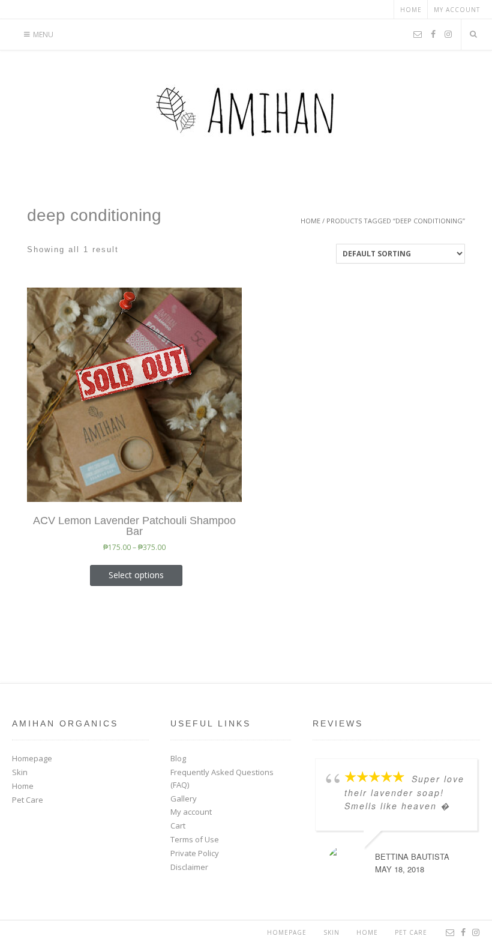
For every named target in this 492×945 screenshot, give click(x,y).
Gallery (183, 798)
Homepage (32, 758)
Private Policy (194, 853)
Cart (177, 825)
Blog (178, 758)
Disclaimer (189, 867)
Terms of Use (194, 839)
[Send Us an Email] (417, 34)
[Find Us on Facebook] (433, 34)
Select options (136, 575)
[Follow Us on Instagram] (448, 34)
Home (411, 9)
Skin (20, 772)
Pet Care (27, 799)
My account (457, 9)
